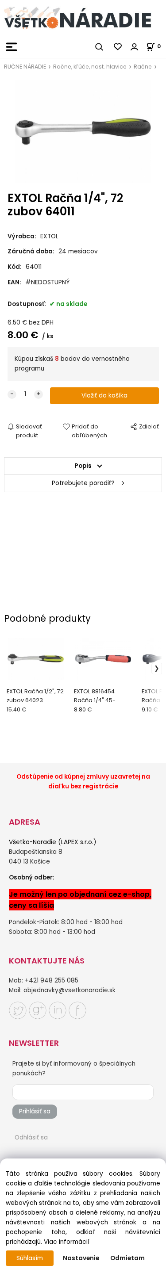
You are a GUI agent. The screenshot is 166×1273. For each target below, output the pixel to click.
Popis (83, 466)
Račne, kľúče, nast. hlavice (90, 66)
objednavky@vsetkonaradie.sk (69, 990)
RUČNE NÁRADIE (25, 66)
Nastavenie (81, 1258)
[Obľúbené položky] (118, 47)
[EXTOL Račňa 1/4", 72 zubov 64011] (83, 131)
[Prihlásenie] (134, 47)
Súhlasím (29, 1258)
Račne (143, 66)
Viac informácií (66, 1242)
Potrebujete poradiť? (83, 483)
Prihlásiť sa (34, 1111)
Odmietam (127, 1258)
